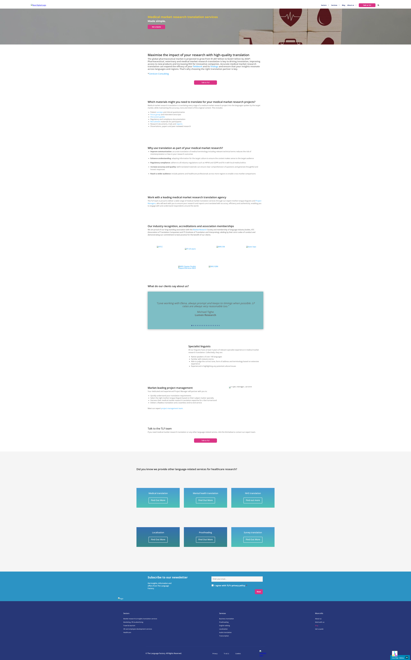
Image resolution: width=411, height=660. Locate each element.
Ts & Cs (226, 653)
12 (211, 325)
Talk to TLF (367, 5)
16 (219, 325)
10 (208, 325)
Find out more (253, 500)
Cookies (238, 653)
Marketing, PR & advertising (133, 622)
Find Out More (158, 500)
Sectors (324, 5)
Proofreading (224, 622)
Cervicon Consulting (159, 73)
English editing (224, 626)
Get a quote (319, 629)
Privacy (214, 653)
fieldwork (197, 66)
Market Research (200, 229)
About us (350, 5)
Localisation (223, 629)
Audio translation (225, 632)
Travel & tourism (129, 626)
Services (334, 5)
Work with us (319, 622)
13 (213, 325)
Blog (343, 5)
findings (214, 66)
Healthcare (127, 632)
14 (215, 325)
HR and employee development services (137, 629)
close (406, 657)
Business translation (226, 619)
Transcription (224, 636)
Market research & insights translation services (140, 619)
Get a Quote (156, 27)
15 (217, 325)
